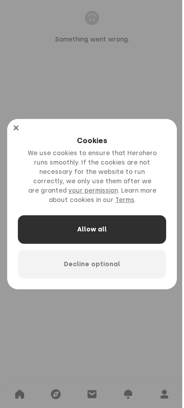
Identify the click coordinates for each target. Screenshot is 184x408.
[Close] (16, 127)
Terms (124, 200)
